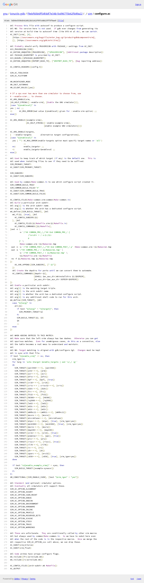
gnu (5, 13)
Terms (32, 578)
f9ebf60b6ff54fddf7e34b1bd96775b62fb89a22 (55, 13)
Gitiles (17, 578)
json (139, 578)
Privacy (24, 578)
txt (132, 578)
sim (90, 13)
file (60, 20)
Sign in (138, 4)
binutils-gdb (17, 13)
